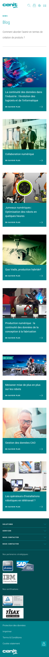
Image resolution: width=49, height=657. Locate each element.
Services (7, 531)
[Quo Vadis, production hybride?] (24, 249)
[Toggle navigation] (44, 5)
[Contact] (34, 5)
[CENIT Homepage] (10, 5)
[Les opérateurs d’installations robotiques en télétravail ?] (24, 476)
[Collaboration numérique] (24, 134)
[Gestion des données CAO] (24, 422)
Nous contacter (11, 537)
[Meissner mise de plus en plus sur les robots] (24, 365)
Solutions (8, 524)
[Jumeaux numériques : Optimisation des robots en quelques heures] (24, 187)
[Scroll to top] (43, 651)
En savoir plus (12, 107)
